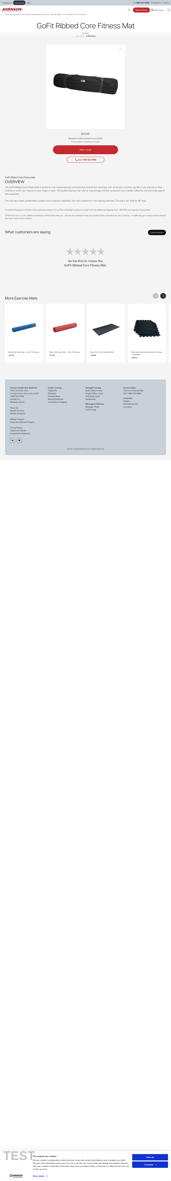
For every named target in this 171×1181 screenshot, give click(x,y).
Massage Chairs (92, 406)
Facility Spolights (17, 413)
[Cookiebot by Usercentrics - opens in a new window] (16, 1176)
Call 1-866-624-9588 (85, 159)
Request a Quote (17, 402)
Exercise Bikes (54, 396)
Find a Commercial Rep (133, 390)
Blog (29, 3)
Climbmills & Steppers (57, 402)
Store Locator (21, 215)
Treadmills (52, 390)
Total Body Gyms (93, 396)
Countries (127, 406)
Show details (38, 1176)
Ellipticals (52, 393)
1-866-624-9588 (17, 396)
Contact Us (156, 2)
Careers (166, 2)
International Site (130, 404)
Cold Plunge (91, 409)
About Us (14, 407)
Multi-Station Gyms (94, 390)
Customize (148, 1165)
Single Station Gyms (94, 393)
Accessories (91, 399)
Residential (7, 3)
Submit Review (156, 232)
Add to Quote (85, 149)
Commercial (19, 3)
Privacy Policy (16, 427)
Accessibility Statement (20, 433)
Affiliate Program (17, 419)
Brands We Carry (17, 410)
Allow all (150, 1157)
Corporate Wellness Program (22, 422)
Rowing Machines (55, 399)
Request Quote (141, 10)
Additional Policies (18, 430)
